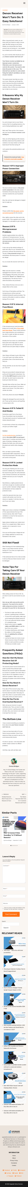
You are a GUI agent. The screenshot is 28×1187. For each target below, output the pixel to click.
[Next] (22, 830)
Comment (6, 865)
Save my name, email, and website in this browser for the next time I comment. (14, 908)
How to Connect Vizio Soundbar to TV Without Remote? (13, 835)
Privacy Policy (14, 1160)
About (14, 1158)
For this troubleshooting (8, 435)
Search (4, 921)
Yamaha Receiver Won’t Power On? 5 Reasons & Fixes (7, 797)
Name (5, 888)
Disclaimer (14, 1163)
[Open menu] (24, 3)
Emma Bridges (7, 24)
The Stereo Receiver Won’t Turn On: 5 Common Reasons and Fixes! (20, 798)
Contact (14, 1165)
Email (5, 896)
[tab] (10, 845)
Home (14, 1155)
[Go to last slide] (5, 830)
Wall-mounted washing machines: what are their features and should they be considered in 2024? (14, 1027)
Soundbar (5, 10)
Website (5, 903)
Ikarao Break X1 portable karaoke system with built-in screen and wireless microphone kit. (15, 1067)
